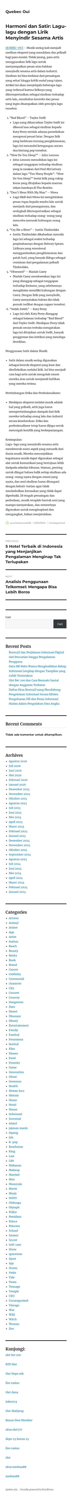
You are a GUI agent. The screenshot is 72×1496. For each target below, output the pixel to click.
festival (14, 1044)
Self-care (15, 1244)
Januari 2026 (17, 784)
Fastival (14, 1034)
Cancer (13, 969)
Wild (12, 1314)
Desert (13, 1011)
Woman (14, 1324)
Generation (16, 1072)
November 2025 (19, 794)
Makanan (15, 1165)
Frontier (14, 1062)
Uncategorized (57, 523)
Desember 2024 (19, 840)
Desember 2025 (19, 789)
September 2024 (20, 854)
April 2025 (16, 822)
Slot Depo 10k (15, 1373)
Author (13, 941)
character (15, 983)
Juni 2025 (15, 812)
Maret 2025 (16, 826)
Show (12, 1249)
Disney (13, 1020)
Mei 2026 (15, 775)
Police (13, 1212)
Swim (12, 1272)
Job (11, 1137)
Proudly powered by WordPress (36, 1489)
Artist (12, 936)
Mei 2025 (15, 817)
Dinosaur (15, 1016)
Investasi (15, 1118)
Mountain (15, 1184)
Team (12, 1282)
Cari (8, 617)
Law (11, 1156)
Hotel (12, 1104)
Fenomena (16, 1039)
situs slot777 (14, 1429)
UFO (12, 1296)
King (12, 1151)
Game (13, 1067)
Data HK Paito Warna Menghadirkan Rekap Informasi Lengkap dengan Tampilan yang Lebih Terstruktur (37, 671)
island (13, 1123)
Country (14, 997)
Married (14, 1174)
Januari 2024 (17, 892)
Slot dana (12, 1392)
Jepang (13, 1132)
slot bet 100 (13, 1355)
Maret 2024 (16, 882)
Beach (13, 946)
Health (13, 1086)
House (13, 1109)
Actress (14, 918)
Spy (11, 1263)
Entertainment (19, 1025)
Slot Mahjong (15, 1411)
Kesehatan (16, 1146)
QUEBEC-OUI (14, 47)
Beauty (13, 950)
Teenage (14, 1286)
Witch (13, 1319)
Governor (15, 1081)
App (11, 932)
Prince (13, 1221)
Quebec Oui (18, 11)
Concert (14, 992)
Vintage (14, 1305)
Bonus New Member (19, 1420)
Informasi (15, 1114)
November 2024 (19, 845)
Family (13, 1030)
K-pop (13, 1142)
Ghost (13, 1076)
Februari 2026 (18, 780)
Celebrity (15, 974)
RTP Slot (11, 1364)
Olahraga (15, 1202)
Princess (14, 1226)
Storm (13, 1268)
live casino (12, 1383)
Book (12, 960)
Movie (13, 1188)
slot (8, 1457)
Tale (12, 1277)
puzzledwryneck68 (20, 523)
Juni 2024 (15, 868)
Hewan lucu (16, 1090)
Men (12, 1179)
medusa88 (12, 1476)
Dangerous (16, 1002)
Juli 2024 (15, 864)
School (13, 1230)
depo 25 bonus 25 (17, 1439)
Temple (14, 1291)
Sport (12, 1258)
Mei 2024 (15, 873)
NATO (13, 1198)
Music (13, 1193)
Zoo (11, 1328)
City (11, 988)
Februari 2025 (18, 831)
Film (12, 1048)
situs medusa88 (16, 1467)
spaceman (15, 1254)
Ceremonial (16, 978)
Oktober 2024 (18, 850)
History (14, 1095)
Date (12, 1006)
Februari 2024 (18, 887)
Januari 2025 (17, 836)
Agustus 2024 (18, 859)
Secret (13, 1240)
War (11, 1310)
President (15, 1216)
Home (13, 1100)
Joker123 (11, 1401)
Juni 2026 (15, 770)
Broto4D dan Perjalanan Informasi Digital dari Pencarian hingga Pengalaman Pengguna (36, 657)
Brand (13, 964)
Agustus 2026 (18, 761)
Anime (13, 927)
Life (11, 1160)
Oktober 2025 (18, 798)
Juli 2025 (15, 808)
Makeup (14, 1170)
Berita (13, 955)
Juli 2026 (15, 766)
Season (13, 1235)
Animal (13, 922)
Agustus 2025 (18, 803)
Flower (13, 1053)
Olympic (14, 1207)
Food (12, 1058)
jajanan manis (18, 1128)
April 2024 (16, 878)
